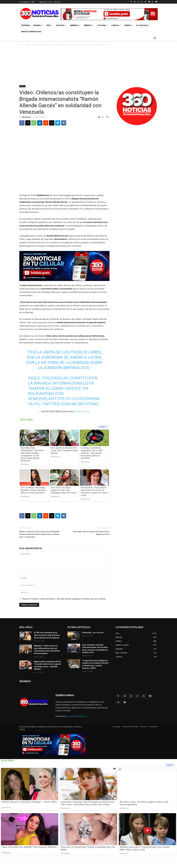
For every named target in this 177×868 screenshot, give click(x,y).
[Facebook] (131, 1)
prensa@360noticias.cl (77, 716)
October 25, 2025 (82, 411)
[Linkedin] (39, 122)
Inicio (21, 45)
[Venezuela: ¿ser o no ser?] (74, 635)
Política (28, 45)
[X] (145, 1)
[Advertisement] (88, 66)
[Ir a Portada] (40, 14)
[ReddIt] (45, 122)
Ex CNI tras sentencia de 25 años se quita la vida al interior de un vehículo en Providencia (47, 635)
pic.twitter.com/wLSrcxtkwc (66, 403)
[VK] (63, 122)
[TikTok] (141, 1)
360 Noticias (26, 117)
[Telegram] (57, 122)
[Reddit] (138, 1)
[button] (154, 38)
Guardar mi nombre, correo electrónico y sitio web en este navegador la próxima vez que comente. (64, 599)
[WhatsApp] (152, 1)
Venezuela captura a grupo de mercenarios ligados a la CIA (91, 532)
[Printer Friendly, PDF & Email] (26, 421)
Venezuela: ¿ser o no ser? (93, 633)
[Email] (51, 122)
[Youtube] (156, 1)
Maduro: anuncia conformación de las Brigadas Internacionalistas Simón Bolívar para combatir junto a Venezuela (39, 534)
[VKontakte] (149, 1)
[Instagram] (134, 1)
